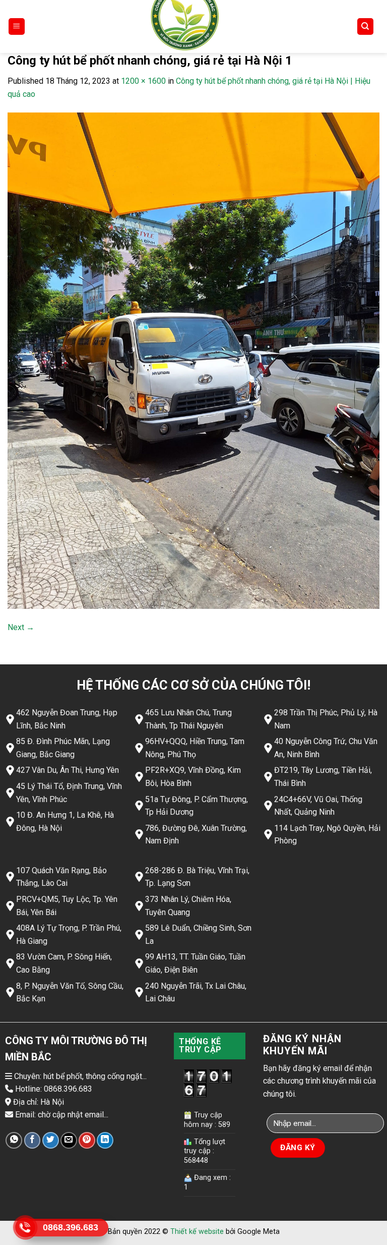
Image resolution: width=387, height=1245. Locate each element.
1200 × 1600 (143, 81)
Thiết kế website (197, 1231)
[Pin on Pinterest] (87, 1140)
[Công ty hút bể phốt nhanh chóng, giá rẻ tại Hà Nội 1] (193, 360)
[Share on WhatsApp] (14, 1140)
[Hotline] (25, 1227)
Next (21, 627)
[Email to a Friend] (68, 1140)
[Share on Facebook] (32, 1140)
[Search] (365, 26)
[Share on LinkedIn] (105, 1140)
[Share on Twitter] (50, 1140)
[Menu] (17, 26)
